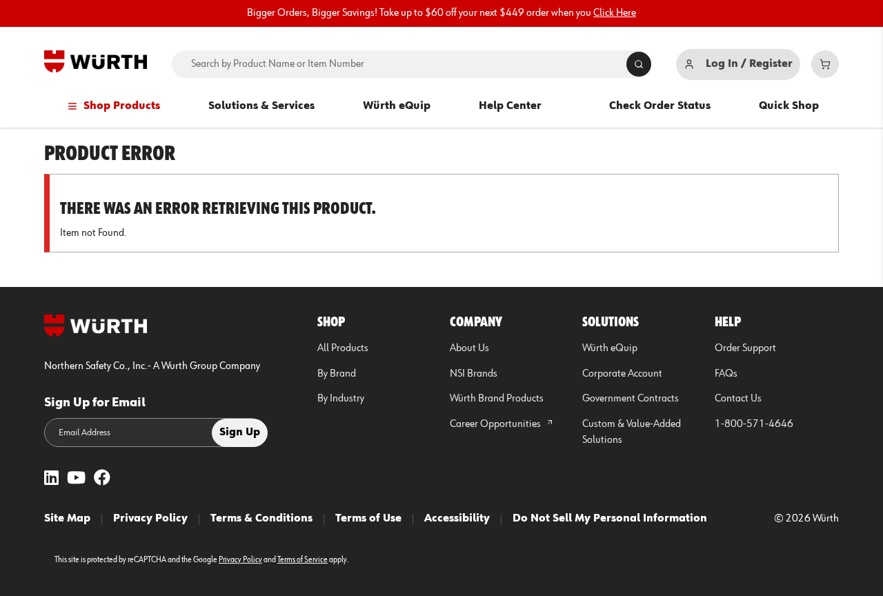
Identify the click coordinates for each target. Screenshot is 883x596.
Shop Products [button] (121, 106)
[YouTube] (76, 479)
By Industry (340, 398)
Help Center (510, 106)
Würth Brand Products (497, 398)
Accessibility (457, 518)
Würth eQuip (396, 106)
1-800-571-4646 (754, 424)
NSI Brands (473, 373)
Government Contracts (630, 398)
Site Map (67, 518)
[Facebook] (102, 479)
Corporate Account (622, 373)
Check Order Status (660, 106)
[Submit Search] (638, 64)
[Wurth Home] (95, 61)
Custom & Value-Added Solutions (631, 432)
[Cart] (825, 64)
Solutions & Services (261, 106)
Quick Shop (789, 106)
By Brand (336, 373)
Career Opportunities (496, 424)
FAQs (726, 373)
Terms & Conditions (261, 518)
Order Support (745, 348)
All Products (342, 348)
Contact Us (738, 398)
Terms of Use (368, 518)
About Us (469, 348)
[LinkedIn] (51, 479)
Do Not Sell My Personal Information (610, 518)
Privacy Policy (150, 518)
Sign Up (239, 432)
